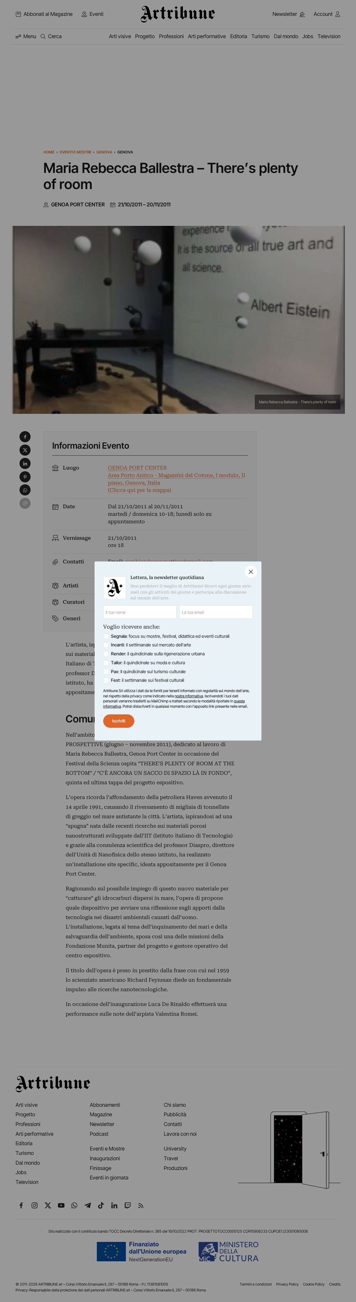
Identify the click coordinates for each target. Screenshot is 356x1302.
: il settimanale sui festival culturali (147, 680)
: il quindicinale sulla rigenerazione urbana (158, 653)
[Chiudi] (251, 572)
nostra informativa (189, 696)
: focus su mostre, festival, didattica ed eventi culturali (170, 636)
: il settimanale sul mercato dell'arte (151, 645)
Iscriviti (118, 721)
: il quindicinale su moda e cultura (148, 662)
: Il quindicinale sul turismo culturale (148, 671)
